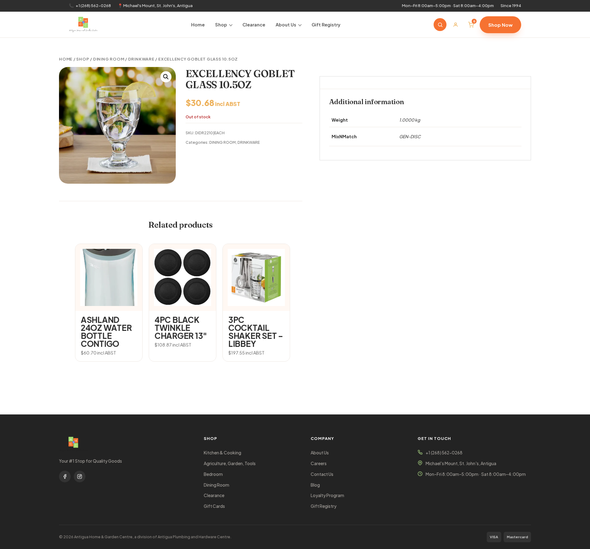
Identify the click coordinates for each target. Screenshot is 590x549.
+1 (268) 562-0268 (93, 5)
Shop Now (500, 25)
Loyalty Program (327, 495)
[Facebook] (65, 476)
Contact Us (322, 474)
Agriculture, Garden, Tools (230, 463)
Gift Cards (214, 506)
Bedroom (213, 474)
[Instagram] (79, 476)
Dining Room (216, 485)
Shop (221, 24)
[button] (165, 76)
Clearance (253, 24)
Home (198, 24)
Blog (315, 485)
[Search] (440, 24)
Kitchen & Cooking (222, 452)
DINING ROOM (108, 59)
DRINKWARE (141, 59)
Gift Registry (326, 24)
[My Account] (455, 24)
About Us (286, 24)
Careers (319, 463)
